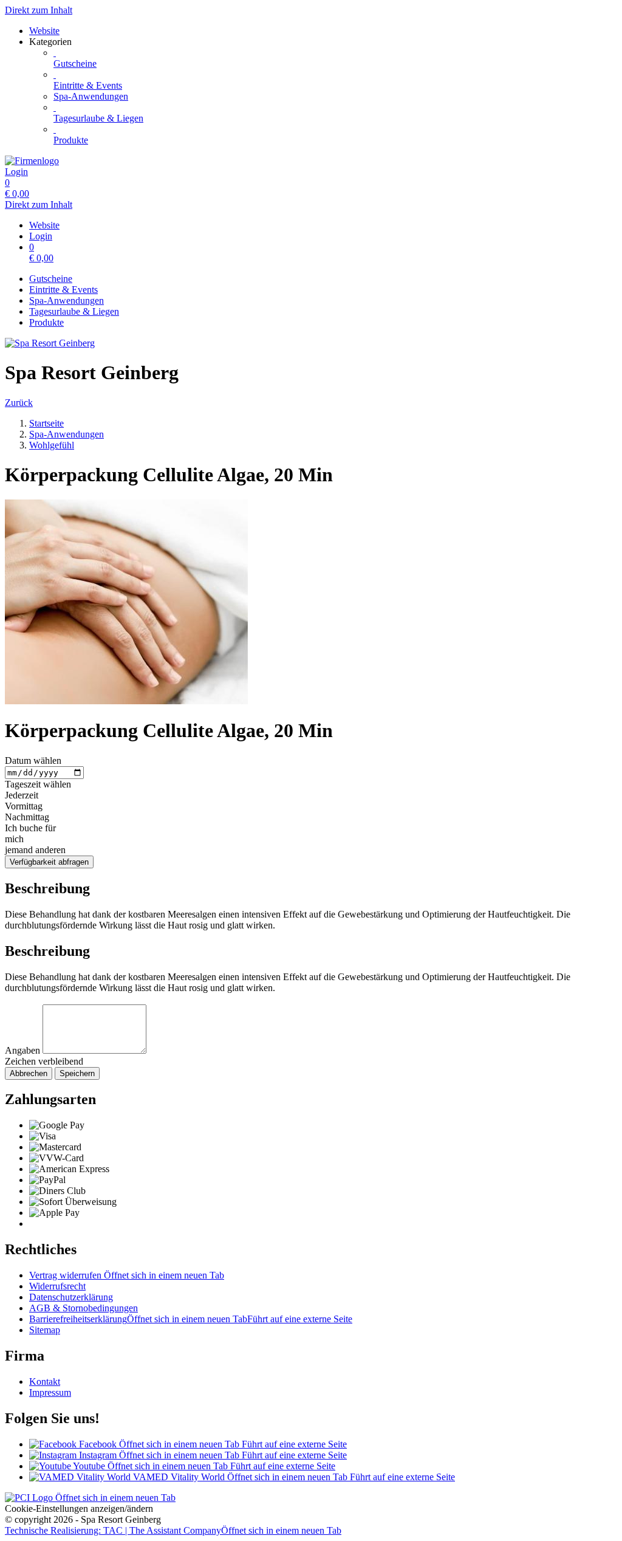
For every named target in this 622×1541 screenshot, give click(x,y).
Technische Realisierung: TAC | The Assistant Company (173, 1530)
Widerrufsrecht (57, 1286)
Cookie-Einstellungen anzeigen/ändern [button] (79, 1508)
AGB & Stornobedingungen (83, 1308)
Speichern (77, 1073)
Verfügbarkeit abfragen (49, 862)
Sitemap (44, 1330)
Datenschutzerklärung (71, 1297)
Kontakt (44, 1381)
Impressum (50, 1392)
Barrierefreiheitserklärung (190, 1319)
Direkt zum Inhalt (38, 10)
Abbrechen (28, 1073)
